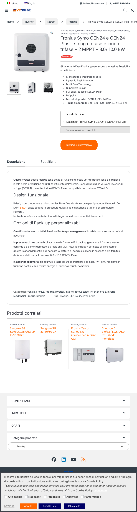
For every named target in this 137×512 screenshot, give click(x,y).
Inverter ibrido (122, 30)
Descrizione (16, 161)
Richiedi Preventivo (93, 3)
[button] (51, 33)
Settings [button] (9, 506)
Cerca (125, 10)
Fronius (73, 21)
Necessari (34, 496)
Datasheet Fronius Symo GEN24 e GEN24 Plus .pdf (96, 121)
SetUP (23, 207)
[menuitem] (12, 3)
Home (10, 21)
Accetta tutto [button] (50, 506)
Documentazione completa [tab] (80, 130)
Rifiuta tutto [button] (74, 506)
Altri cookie (15, 496)
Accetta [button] (28, 506)
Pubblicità (53, 496)
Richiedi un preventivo (79, 144)
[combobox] (68, 446)
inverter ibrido (87, 295)
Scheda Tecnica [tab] (74, 114)
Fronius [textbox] (67, 446)
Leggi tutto (100, 490)
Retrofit (51, 21)
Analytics (72, 496)
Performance (92, 496)
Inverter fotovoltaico (104, 30)
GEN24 (74, 295)
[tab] (16, 163)
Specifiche (48, 161)
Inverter (29, 21)
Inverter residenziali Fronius (74, 33)
